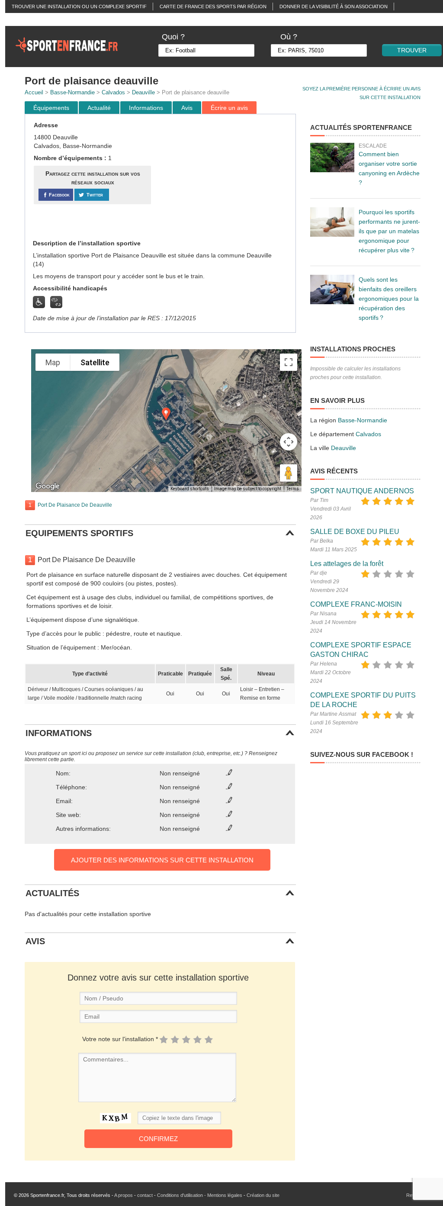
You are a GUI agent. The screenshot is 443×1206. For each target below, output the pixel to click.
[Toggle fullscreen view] (288, 362)
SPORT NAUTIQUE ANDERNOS (362, 491)
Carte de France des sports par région (213, 6)
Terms (292, 488)
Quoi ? (173, 36)
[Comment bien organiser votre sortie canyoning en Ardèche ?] (332, 157)
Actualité (99, 107)
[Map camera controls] (288, 441)
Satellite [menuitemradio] (94, 362)
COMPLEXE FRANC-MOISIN (356, 604)
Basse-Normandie (72, 92)
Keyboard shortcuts (189, 488)
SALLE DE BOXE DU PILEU (354, 531)
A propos (123, 1195)
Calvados (113, 92)
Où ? (288, 36)
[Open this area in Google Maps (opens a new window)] (47, 486)
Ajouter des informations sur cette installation (162, 860)
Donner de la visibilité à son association (333, 6)
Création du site (263, 1195)
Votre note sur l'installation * (120, 1039)
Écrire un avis (229, 107)
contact (145, 1195)
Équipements (51, 107)
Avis (187, 107)
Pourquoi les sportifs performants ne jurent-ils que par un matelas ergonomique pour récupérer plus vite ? (389, 231)
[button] (166, 414)
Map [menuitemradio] (52, 362)
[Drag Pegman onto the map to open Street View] (288, 473)
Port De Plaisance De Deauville (75, 505)
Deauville (143, 92)
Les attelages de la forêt (346, 563)
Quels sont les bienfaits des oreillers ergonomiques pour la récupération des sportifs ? (389, 298)
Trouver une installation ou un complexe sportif (79, 6)
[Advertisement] (224, 177)
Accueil (34, 92)
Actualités (26, 19)
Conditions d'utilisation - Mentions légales (199, 1195)
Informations (146, 107)
